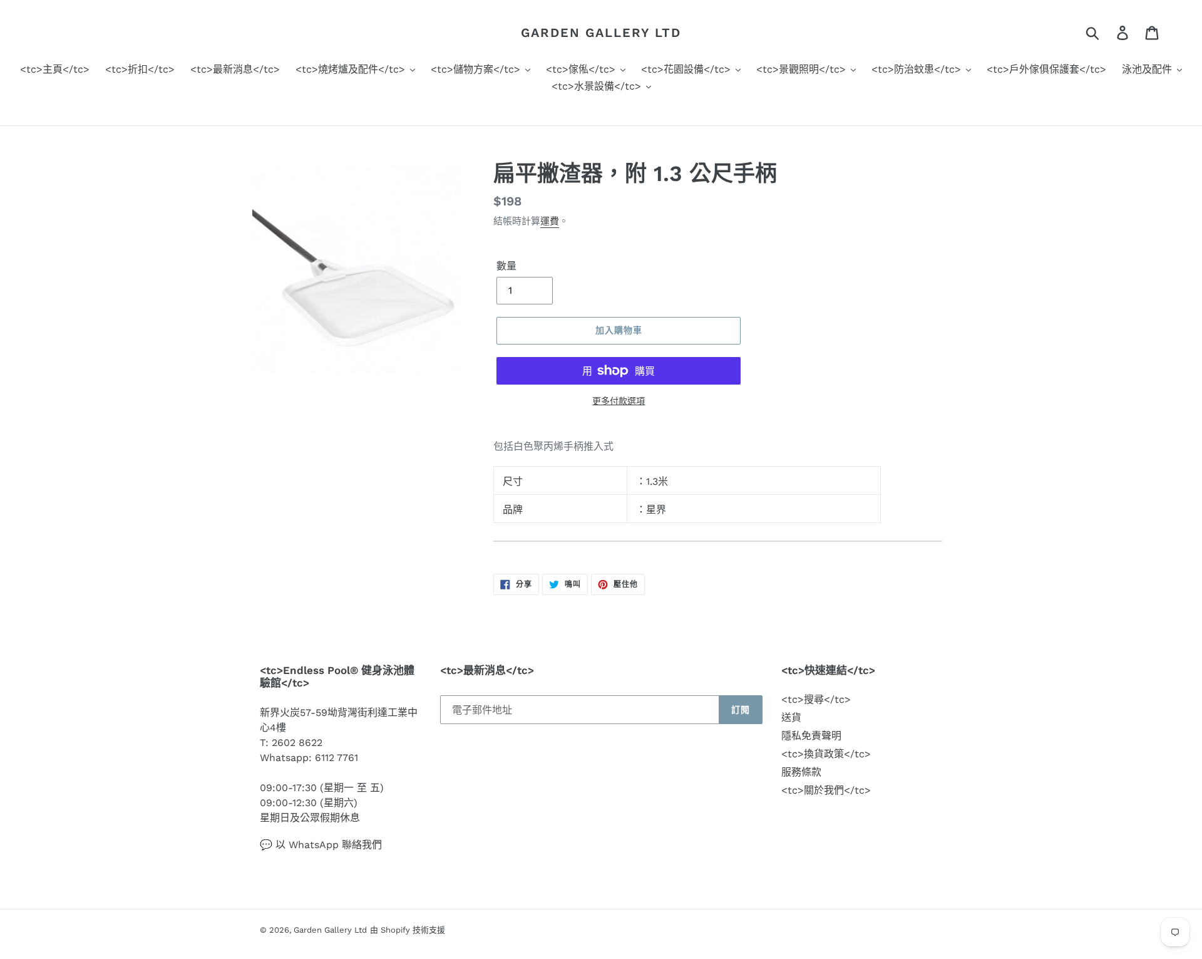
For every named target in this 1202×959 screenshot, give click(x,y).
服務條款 (801, 772)
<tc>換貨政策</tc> (826, 754)
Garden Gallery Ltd (601, 32)
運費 (549, 221)
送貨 (791, 717)
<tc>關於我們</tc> (826, 790)
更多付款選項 (618, 401)
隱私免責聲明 (811, 736)
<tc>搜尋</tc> (816, 699)
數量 (506, 266)
